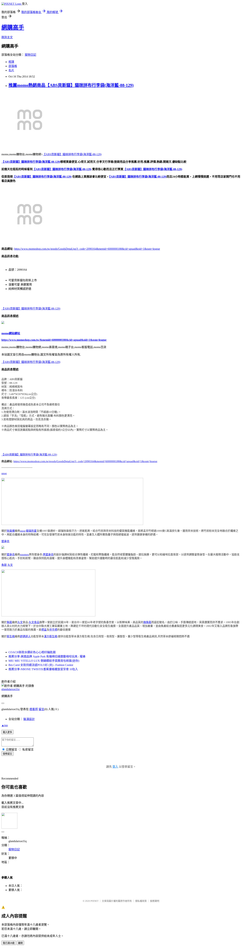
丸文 (10, 565)
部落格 (13, 66)
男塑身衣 (48, 554)
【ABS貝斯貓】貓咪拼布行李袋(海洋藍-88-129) (72, 154)
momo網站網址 (10, 333)
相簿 (11, 61)
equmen (24, 554)
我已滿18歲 (9, 943)
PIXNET (95, 901)
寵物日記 (30, 54)
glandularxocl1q (10, 689)
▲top (4, 725)
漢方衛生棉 (50, 636)
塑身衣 (5, 541)
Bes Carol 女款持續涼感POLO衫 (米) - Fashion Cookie (41, 664)
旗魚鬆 (147, 622)
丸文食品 (34, 622)
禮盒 (44, 629)
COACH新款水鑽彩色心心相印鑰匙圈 (32, 652)
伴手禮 (53, 629)
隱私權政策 (141, 901)
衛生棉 (11, 636)
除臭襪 (11, 530)
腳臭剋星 (31, 530)
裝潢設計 (29, 719)
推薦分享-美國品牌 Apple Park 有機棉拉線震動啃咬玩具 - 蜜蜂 (47, 656)
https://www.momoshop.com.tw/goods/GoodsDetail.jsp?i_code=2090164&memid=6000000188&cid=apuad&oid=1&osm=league (87, 248)
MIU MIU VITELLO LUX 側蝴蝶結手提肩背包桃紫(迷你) (44, 660)
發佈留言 (7, 753)
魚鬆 (4, 565)
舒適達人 (25, 636)
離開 (20, 943)
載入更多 (7, 732)
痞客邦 (33, 709)
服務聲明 (154, 901)
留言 (41, 709)
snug (4, 473)
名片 (11, 70)
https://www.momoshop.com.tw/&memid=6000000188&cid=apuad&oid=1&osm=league (53, 339)
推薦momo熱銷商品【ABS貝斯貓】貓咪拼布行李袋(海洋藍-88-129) (71, 85)
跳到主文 (7, 37)
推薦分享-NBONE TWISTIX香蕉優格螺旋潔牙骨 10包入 (43, 669)
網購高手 (12, 27)
